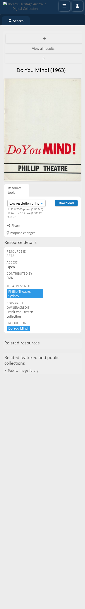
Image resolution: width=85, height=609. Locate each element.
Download (66, 203)
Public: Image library (22, 370)
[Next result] (43, 58)
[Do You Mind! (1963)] (42, 130)
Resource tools (15, 190)
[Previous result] (44, 38)
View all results (43, 48)
